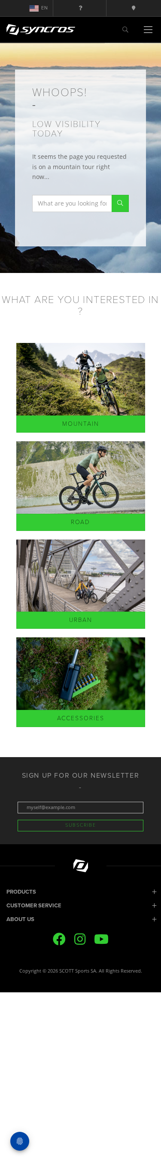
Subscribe (80, 825)
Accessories (80, 718)
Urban (80, 620)
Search (120, 203)
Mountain (80, 423)
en (44, 8)
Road (80, 522)
